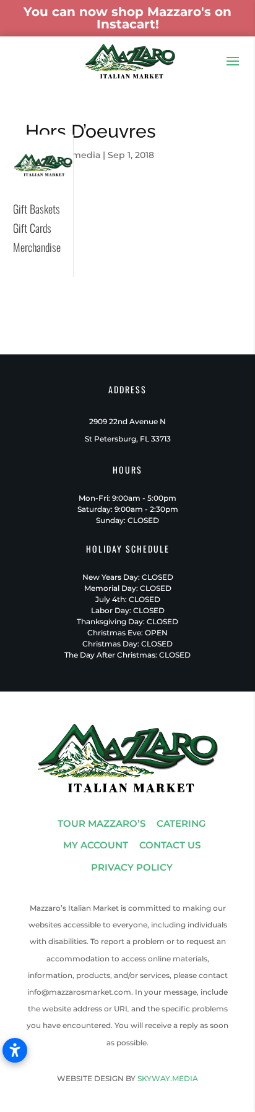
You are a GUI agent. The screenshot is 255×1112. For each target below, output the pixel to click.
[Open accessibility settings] (14, 1050)
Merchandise (37, 247)
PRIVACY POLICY (132, 867)
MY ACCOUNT (95, 845)
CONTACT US (170, 845)
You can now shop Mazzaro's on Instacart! (127, 18)
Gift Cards (32, 228)
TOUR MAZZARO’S (101, 823)
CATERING (181, 823)
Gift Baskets (36, 209)
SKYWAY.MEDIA (167, 1078)
